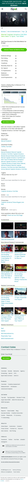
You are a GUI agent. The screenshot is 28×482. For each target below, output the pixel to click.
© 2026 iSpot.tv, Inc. (6, 470)
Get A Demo (6, 358)
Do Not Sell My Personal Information (10, 462)
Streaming (4, 373)
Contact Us (13, 428)
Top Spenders (11, 397)
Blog (17, 411)
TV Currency (17, 415)
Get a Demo (4, 431)
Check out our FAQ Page (14, 215)
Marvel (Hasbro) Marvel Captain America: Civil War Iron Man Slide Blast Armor (13, 167)
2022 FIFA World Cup (17, 400)
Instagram (4, 442)
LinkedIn (22, 439)
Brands (10, 371)
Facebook (4, 439)
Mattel (3, 331)
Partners (20, 428)
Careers (19, 426)
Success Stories (5, 413)
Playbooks (9, 415)
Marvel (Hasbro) (6, 141)
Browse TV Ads (21, 397)
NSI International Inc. (7, 333)
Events (3, 415)
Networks (16, 371)
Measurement (5, 386)
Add (8, 195)
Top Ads (3, 397)
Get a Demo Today (8, 122)
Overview (3, 371)
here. (21, 459)
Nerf (2, 328)
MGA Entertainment (7, 338)
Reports (3, 411)
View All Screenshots (7, 239)
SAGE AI (16, 375)
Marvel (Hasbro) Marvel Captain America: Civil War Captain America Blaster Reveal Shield (12, 154)
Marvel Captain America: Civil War (16, 169)
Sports (10, 373)
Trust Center (16, 472)
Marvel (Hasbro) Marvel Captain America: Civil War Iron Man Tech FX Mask (13, 158)
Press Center (5, 428)
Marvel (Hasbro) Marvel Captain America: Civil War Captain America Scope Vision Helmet (13, 161)
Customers (12, 426)
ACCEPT (7, 480)
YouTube (8, 146)
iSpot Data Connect (6, 375)
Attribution (14, 386)
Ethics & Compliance (6, 472)
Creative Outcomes (17, 413)
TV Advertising (5, 417)
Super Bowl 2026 (5, 400)
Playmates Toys (6, 336)
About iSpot (4, 426)
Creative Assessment (14, 384)
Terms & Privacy (17, 470)
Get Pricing (13, 431)
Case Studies (10, 411)
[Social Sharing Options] (2, 28)
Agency (22, 371)
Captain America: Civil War (9, 191)
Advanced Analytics (6, 389)
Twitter (3, 146)
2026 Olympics (5, 402)
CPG (15, 373)
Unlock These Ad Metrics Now (14, 50)
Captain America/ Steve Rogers (11, 202)
